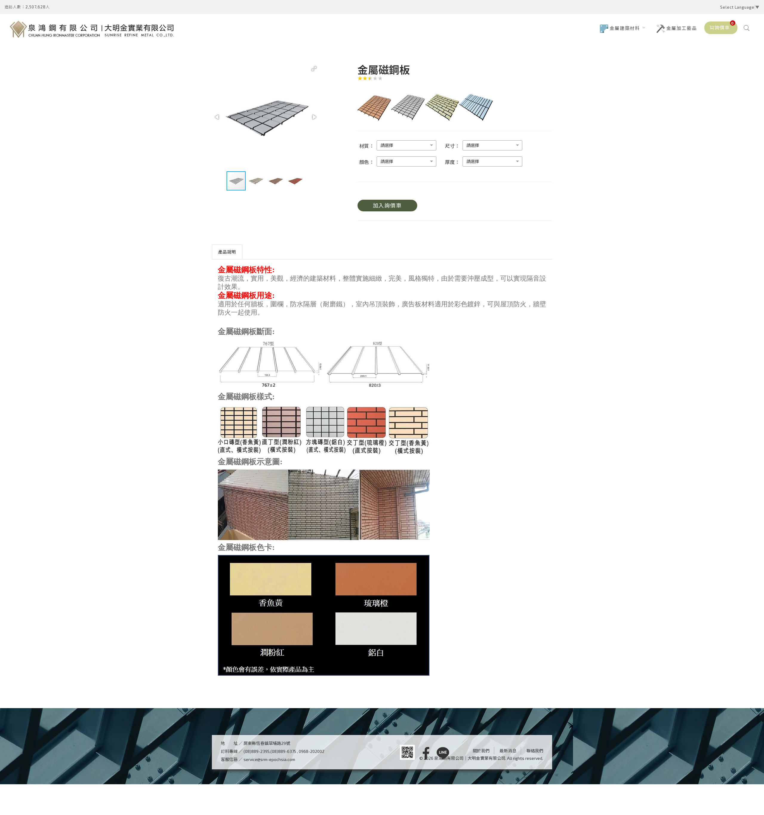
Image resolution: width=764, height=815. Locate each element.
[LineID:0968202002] (443, 753)
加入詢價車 (387, 205)
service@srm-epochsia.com (269, 759)
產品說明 (227, 251)
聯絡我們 (534, 750)
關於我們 (481, 750)
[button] (314, 68)
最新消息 (508, 750)
